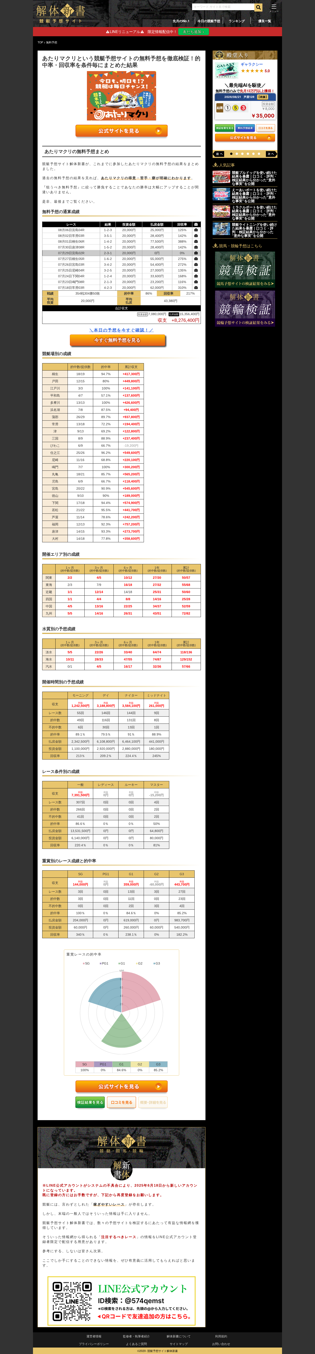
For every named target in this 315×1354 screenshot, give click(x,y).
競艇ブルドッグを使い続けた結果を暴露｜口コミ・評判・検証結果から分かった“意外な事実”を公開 (254, 178)
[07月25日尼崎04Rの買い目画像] (196, 270)
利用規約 (221, 1336)
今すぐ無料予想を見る (117, 340)
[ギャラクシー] (226, 77)
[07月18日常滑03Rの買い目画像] (196, 287)
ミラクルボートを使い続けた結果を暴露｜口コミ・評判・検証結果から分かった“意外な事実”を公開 (254, 213)
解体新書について (179, 1336)
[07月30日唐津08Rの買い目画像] (196, 247)
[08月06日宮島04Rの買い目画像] (196, 230)
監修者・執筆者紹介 (136, 1336)
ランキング (237, 20)
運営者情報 (93, 1336)
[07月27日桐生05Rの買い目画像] (196, 259)
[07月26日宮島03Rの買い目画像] (196, 264)
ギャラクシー (252, 64)
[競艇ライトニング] (221, 233)
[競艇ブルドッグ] (221, 181)
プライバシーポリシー (94, 1344)
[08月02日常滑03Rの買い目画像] (196, 236)
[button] (231, 154)
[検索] (258, 7)
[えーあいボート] (221, 199)
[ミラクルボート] (221, 216)
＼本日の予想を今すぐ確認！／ (121, 330)
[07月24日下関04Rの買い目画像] (196, 276)
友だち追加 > (193, 31)
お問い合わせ (221, 1344)
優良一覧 (264, 20)
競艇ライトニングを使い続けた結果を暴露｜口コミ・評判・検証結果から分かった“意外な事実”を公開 (254, 230)
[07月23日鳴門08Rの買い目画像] (196, 282)
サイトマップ (179, 1344)
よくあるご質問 (136, 1344)
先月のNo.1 (181, 20)
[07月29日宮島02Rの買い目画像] (196, 253)
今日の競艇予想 (209, 20)
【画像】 (262, 97)
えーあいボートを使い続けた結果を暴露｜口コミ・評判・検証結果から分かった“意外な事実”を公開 (254, 195)
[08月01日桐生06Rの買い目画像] (196, 241)
